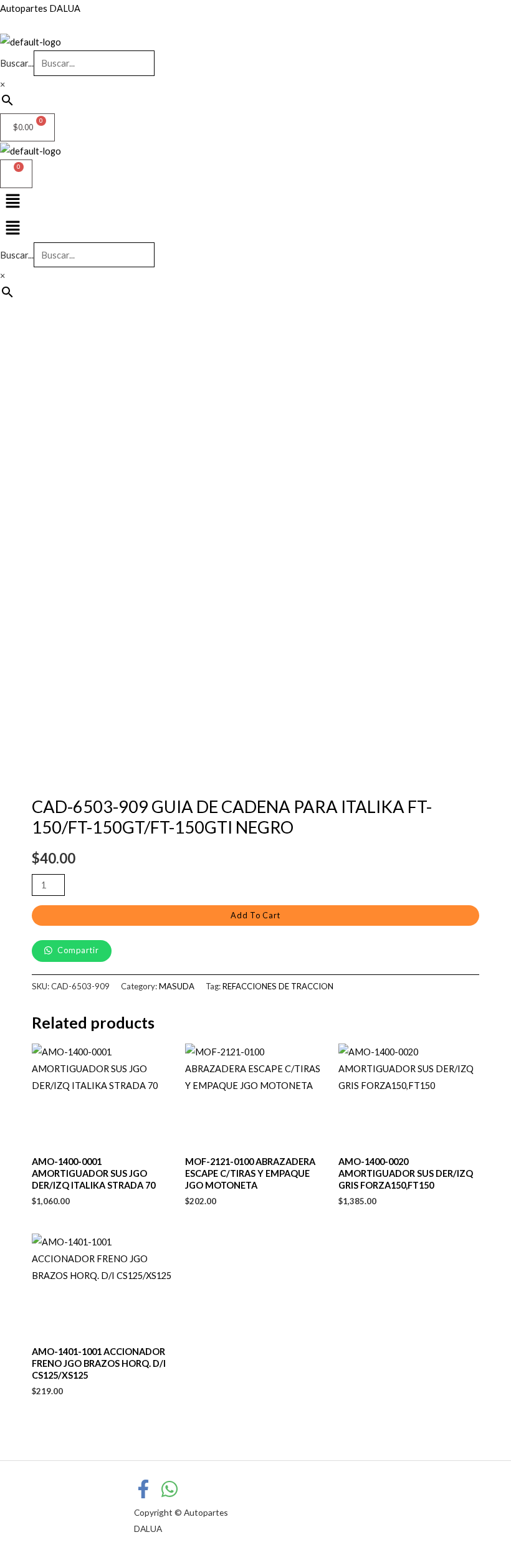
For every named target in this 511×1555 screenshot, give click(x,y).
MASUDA (176, 986)
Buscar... (17, 63)
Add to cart (255, 915)
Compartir (77, 950)
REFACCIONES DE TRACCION (277, 986)
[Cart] (16, 173)
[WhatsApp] (169, 1489)
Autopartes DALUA (40, 8)
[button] (255, 228)
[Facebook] (143, 1489)
